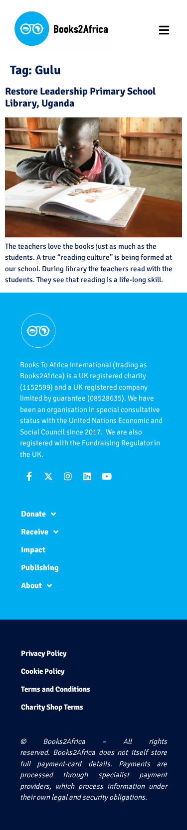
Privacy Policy (43, 653)
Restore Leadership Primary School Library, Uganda (80, 97)
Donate (33, 514)
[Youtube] (107, 476)
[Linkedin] (87, 476)
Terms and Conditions (55, 689)
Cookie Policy (42, 671)
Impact (33, 550)
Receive (34, 532)
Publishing (40, 568)
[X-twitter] (48, 476)
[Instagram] (68, 476)
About (31, 586)
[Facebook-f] (29, 476)
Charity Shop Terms (52, 707)
